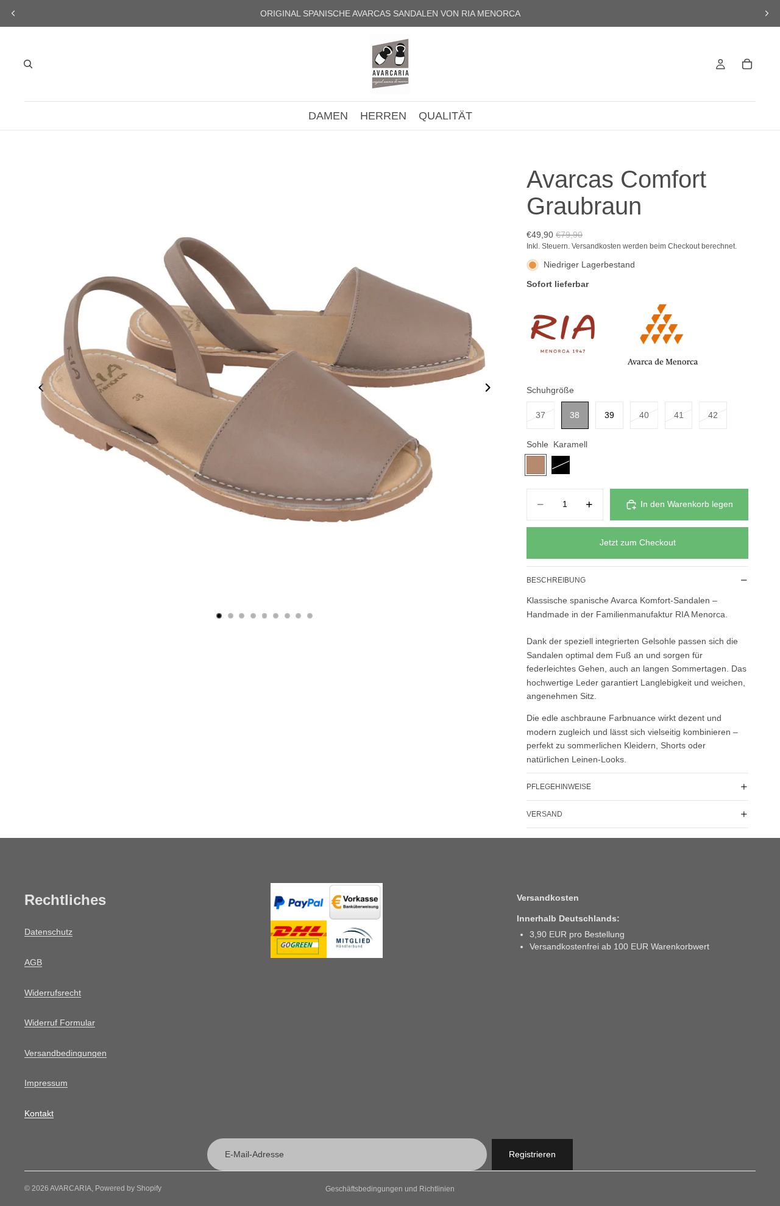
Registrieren (532, 1154)
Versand (544, 814)
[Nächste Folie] (766, 13)
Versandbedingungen (65, 1053)
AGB (33, 962)
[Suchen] (28, 64)
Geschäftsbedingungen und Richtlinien (390, 1189)
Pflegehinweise (558, 786)
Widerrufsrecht (52, 993)
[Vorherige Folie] (13, 13)
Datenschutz (48, 932)
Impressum (46, 1083)
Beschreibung (556, 580)
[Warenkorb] (747, 64)
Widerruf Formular (59, 1022)
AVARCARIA (70, 1188)
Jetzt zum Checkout (638, 542)
